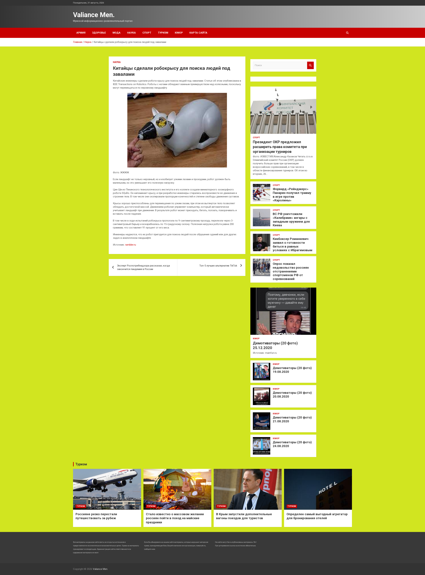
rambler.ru (130, 244)
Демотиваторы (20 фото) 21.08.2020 (292, 419)
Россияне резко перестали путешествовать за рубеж (96, 516)
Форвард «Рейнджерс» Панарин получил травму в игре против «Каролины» (292, 194)
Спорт (146, 32)
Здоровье (99, 32)
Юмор (179, 32)
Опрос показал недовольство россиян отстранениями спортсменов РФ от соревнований (291, 271)
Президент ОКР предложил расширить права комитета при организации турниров (280, 147)
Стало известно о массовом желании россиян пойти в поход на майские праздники (175, 518)
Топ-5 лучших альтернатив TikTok (218, 265)
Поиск (310, 65)
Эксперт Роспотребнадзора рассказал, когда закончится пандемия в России (143, 267)
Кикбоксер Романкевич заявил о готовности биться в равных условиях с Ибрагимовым (292, 244)
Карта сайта (198, 32)
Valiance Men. (94, 15)
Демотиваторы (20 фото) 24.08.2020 (292, 444)
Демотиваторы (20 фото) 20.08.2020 (292, 394)
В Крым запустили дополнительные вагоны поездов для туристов (244, 516)
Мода (117, 32)
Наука (131, 32)
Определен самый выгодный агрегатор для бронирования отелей (317, 516)
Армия (80, 32)
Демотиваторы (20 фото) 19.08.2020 (292, 370)
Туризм (163, 32)
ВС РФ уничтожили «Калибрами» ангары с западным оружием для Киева (291, 219)
